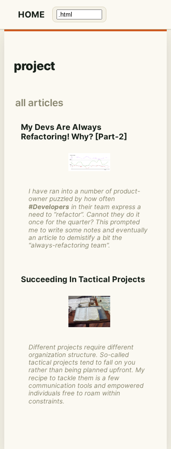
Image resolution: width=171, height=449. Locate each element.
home (31, 14)
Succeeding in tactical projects (83, 279)
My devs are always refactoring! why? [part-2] (74, 131)
